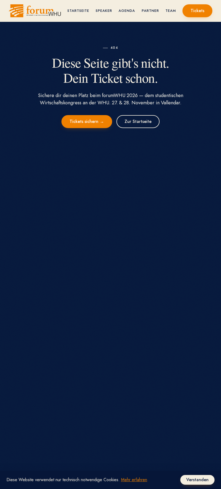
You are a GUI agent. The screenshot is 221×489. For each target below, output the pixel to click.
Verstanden (197, 480)
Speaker (104, 10)
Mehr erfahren (134, 480)
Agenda (127, 10)
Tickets (197, 11)
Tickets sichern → (87, 121)
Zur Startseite (138, 121)
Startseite (78, 10)
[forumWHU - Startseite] (35, 10)
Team (170, 10)
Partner (150, 10)
